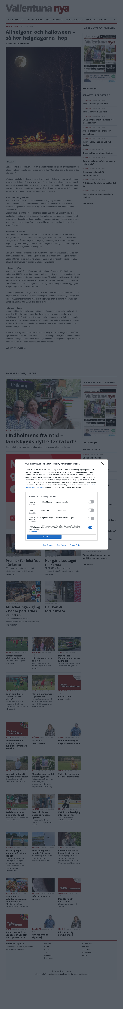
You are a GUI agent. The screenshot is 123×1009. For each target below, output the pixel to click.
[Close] (103, 464)
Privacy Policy (75, 545)
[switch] (91, 501)
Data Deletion (48, 545)
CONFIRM (44, 537)
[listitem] (61, 496)
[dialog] (61, 504)
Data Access (61, 545)
